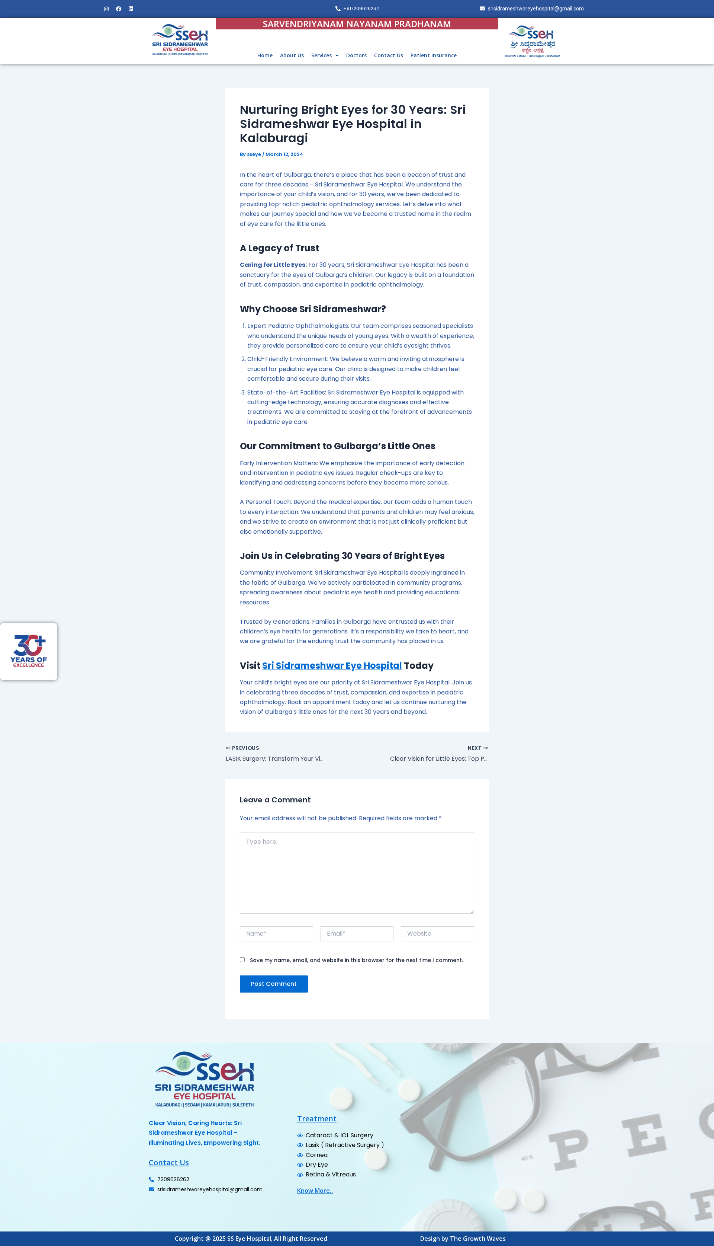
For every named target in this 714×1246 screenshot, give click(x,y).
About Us (292, 55)
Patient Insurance (434, 55)
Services (321, 55)
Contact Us (388, 55)
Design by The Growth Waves (463, 1238)
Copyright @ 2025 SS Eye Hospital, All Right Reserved (251, 1238)
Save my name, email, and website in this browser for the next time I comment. (356, 960)
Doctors (356, 55)
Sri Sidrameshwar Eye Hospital (332, 665)
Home (265, 55)
